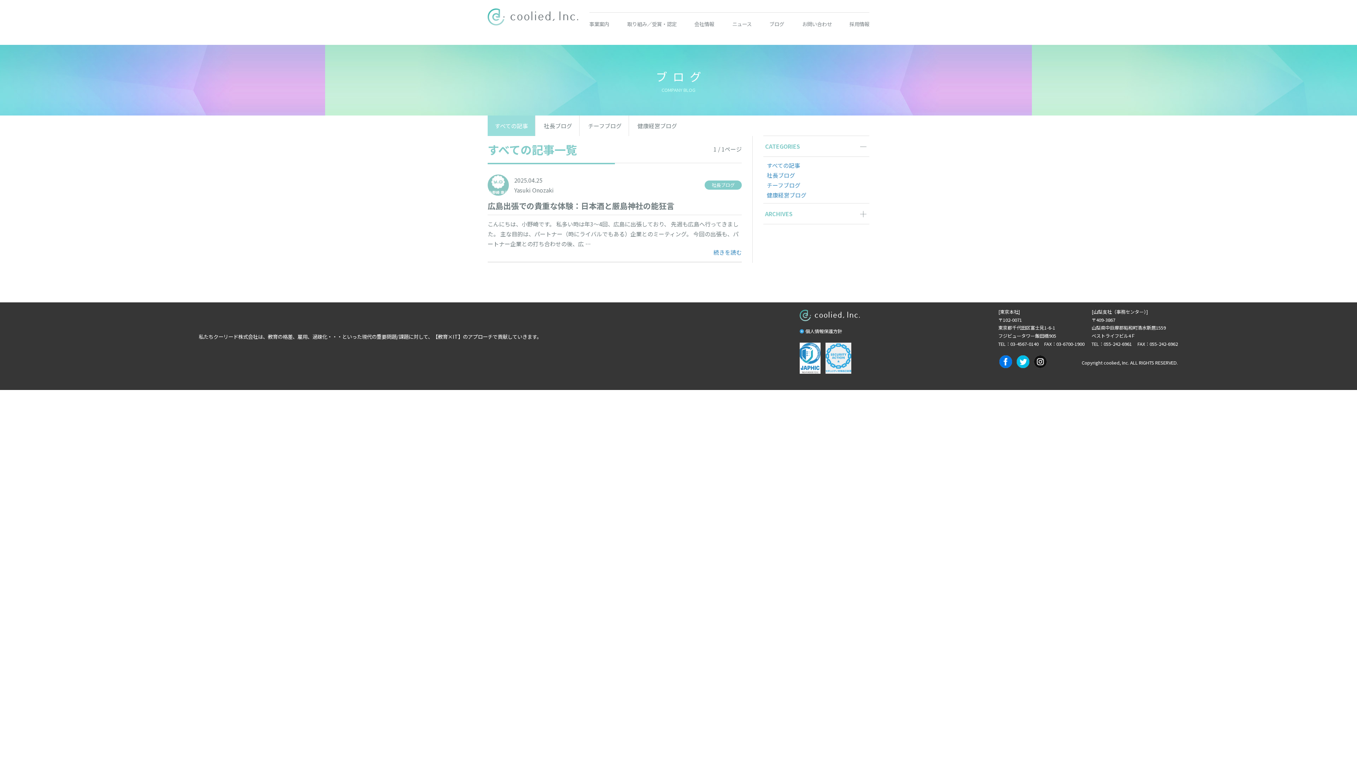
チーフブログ (605, 126)
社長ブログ (558, 126)
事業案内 (599, 24)
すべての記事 (511, 126)
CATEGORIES (782, 146)
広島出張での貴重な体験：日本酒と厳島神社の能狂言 (581, 205)
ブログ (776, 24)
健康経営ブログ (657, 126)
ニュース (742, 24)
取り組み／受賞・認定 (652, 24)
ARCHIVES (779, 213)
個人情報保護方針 (823, 331)
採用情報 (859, 24)
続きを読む (727, 252)
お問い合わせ (817, 24)
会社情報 (704, 24)
